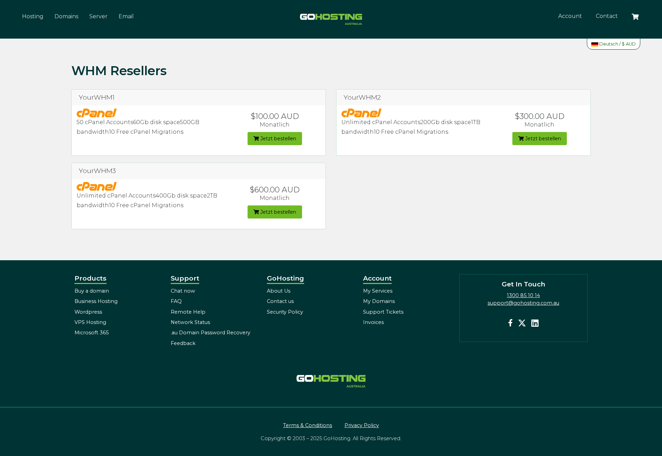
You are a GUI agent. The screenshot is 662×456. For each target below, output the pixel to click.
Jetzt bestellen (277, 138)
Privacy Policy (361, 425)
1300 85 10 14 (523, 295)
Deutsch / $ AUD (617, 44)
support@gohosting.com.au (523, 303)
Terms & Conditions (307, 425)
